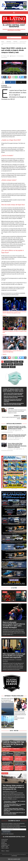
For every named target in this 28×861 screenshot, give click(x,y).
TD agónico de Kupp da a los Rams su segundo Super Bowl (15, 332)
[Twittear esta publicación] (5, 77)
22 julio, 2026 (7, 757)
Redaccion (13, 56)
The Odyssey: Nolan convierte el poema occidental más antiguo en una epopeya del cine (13, 787)
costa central (8, 361)
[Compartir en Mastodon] (18, 77)
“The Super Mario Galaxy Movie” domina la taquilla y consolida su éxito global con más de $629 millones (14, 810)
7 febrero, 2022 (6, 56)
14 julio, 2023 (12, 430)
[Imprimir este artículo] (14, 77)
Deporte (4, 315)
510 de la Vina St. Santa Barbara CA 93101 (4, 841)
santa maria (5, 366)
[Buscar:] (14, 37)
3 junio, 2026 (19, 767)
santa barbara (18, 364)
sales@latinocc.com (5, 845)
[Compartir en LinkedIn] (7, 77)
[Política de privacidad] (14, 12)
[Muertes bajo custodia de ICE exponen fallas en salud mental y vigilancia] (8, 596)
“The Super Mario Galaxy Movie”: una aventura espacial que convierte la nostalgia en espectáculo (14, 806)
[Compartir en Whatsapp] (16, 77)
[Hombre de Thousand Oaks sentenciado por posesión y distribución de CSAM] (4, 437)
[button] (26, 34)
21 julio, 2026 (19, 757)
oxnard (10, 364)
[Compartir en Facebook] (2, 77)
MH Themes (14, 856)
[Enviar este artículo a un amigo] (11, 77)
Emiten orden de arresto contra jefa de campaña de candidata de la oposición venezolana (13, 400)
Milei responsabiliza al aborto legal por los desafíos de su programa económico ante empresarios (14, 656)
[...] (12, 635)
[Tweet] (21, 82)
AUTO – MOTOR (14, 731)
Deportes (9, 41)
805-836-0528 (4, 844)
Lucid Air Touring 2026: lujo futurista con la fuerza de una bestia (13, 745)
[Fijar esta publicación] (9, 77)
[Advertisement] (14, 116)
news (21, 361)
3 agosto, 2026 (7, 749)
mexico (16, 361)
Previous (3, 596)
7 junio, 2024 (11, 437)
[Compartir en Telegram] (21, 77)
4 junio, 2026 (7, 767)
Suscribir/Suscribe (6, 832)
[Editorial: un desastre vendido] (20, 719)
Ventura (13, 366)
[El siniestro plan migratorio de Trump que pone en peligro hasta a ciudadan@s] (7, 700)
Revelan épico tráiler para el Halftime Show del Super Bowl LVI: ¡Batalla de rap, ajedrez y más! (14, 312)
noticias (4, 364)
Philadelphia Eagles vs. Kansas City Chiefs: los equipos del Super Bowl (13, 351)
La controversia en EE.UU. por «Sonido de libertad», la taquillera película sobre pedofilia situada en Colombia (17, 427)
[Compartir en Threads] (25, 77)
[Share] (10, 82)
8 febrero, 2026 (12, 448)
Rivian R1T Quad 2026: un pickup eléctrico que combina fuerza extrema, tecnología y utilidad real (20, 753)
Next (25, 596)
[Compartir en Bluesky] (23, 77)
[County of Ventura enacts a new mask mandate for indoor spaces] (14, 386)
